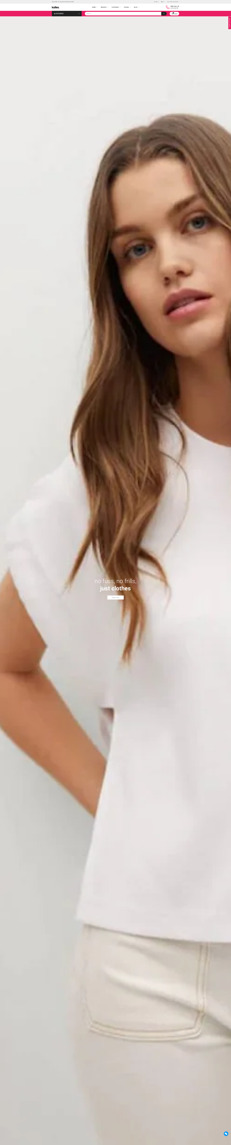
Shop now (115, 597)
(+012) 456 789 (174, 8)
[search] (164, 13)
